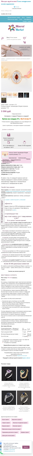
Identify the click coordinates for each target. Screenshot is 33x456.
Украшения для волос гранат (10, 432)
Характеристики (12, 157)
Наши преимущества (16, 159)
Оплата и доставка (12, 19)
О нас (20, 19)
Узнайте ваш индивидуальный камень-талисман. (18, 191)
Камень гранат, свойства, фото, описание (13, 199)
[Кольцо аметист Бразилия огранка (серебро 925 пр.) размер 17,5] (9, 374)
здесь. (15, 210)
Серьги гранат (6, 422)
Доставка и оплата (7, 161)
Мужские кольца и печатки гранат (11, 429)
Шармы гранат (25, 432)
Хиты (23, 17)
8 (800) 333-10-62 (6, 14)
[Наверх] (28, 155)
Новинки (28, 17)
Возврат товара (27, 21)
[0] (24, 38)
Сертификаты (27, 19)
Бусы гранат (5, 419)
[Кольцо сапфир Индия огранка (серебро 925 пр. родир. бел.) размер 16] (9, 398)
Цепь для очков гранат (8, 435)
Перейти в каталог (22, 355)
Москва (17, 6)
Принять (26, 447)
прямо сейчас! (26, 358)
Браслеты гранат (16, 419)
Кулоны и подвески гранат (20, 422)
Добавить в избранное (8, 129)
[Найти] (2, 38)
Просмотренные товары (14, 17)
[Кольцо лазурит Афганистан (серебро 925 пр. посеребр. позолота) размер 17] (24, 398)
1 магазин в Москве (16, 8)
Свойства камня (22, 157)
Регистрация (13, 37)
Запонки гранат (17, 426)
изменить (14, 277)
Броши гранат (6, 426)
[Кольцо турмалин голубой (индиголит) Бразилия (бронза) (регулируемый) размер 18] (24, 374)
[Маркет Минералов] (16, 28)
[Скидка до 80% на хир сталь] (16, 51)
